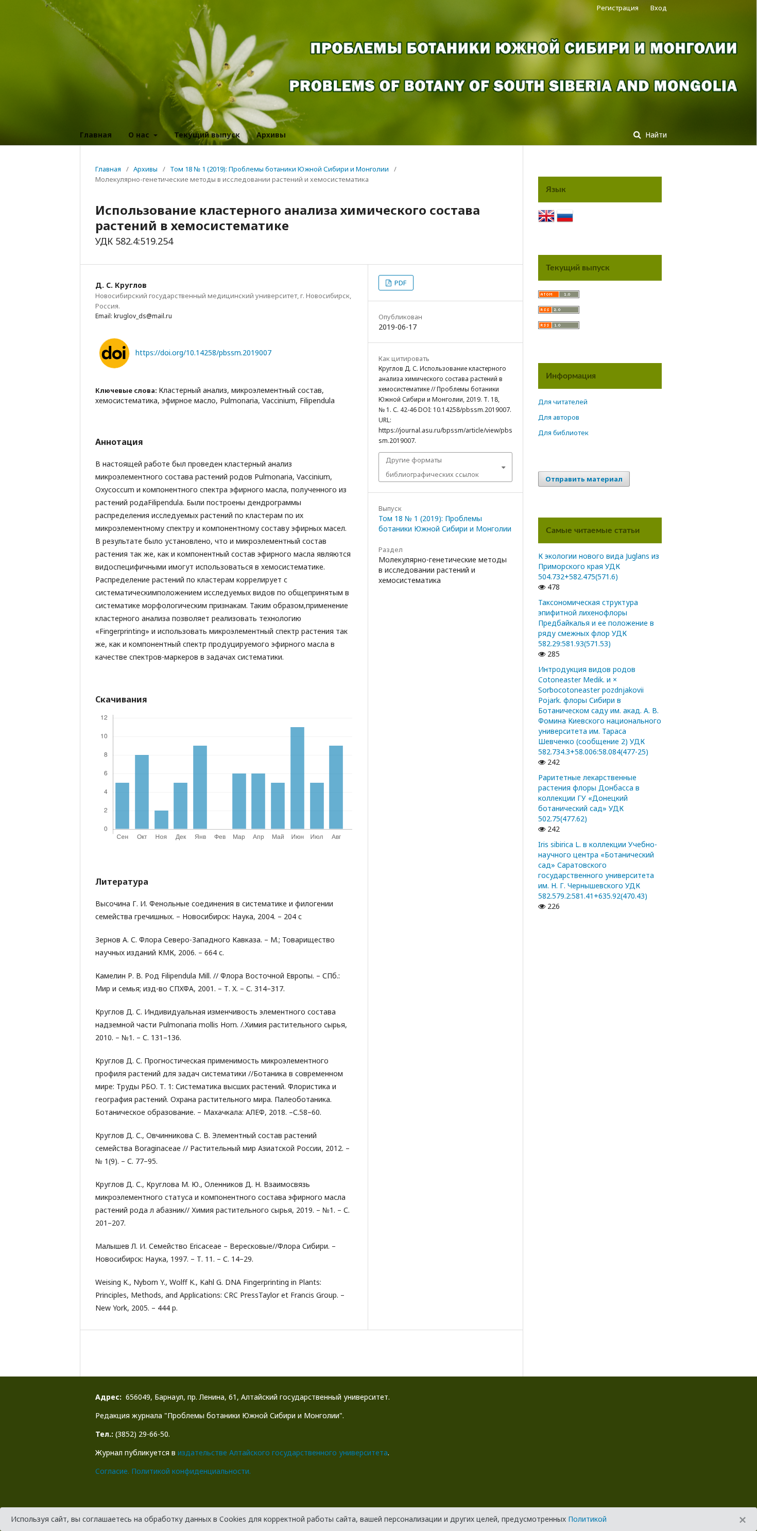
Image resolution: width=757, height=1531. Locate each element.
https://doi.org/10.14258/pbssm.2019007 (203, 352)
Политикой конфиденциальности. (191, 1471)
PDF (399, 282)
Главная (96, 135)
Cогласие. (112, 1471)
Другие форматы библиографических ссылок (432, 467)
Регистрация (618, 7)
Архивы (271, 135)
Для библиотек (563, 432)
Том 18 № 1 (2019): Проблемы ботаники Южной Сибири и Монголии (279, 169)
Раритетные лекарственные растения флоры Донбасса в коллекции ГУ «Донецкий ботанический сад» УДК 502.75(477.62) (589, 797)
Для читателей (563, 401)
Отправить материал (584, 479)
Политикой (587, 1519)
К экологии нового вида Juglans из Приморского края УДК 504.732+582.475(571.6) (598, 566)
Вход (658, 7)
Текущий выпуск (207, 135)
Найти (655, 135)
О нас (139, 135)
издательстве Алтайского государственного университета (283, 1452)
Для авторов (558, 417)
